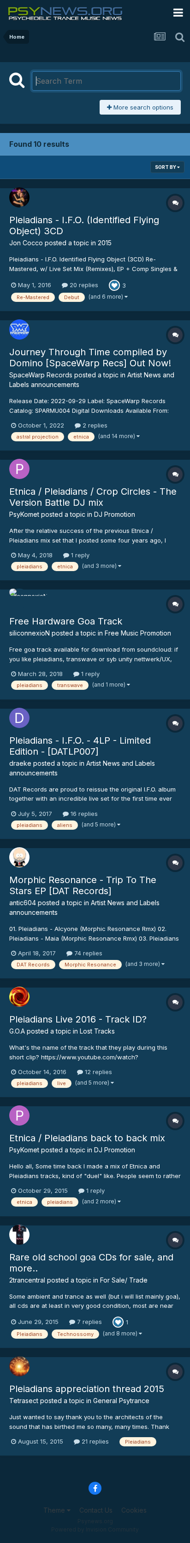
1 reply (79, 555)
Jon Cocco (26, 243)
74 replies (87, 953)
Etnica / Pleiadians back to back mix (87, 1138)
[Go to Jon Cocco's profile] (19, 197)
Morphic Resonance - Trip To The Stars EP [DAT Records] (82, 885)
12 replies (97, 1071)
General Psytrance (121, 1400)
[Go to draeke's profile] (19, 718)
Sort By (166, 167)
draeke (20, 763)
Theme (55, 1510)
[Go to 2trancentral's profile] (19, 1235)
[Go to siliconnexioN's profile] (19, 599)
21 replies (94, 1441)
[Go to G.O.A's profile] (19, 997)
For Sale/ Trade (124, 1280)
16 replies (83, 813)
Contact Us (96, 1510)
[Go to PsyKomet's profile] (19, 469)
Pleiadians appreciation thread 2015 (86, 1388)
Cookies (134, 1510)
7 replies (88, 1321)
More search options (142, 107)
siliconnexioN (29, 633)
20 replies (83, 285)
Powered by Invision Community (95, 1529)
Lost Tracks (97, 1031)
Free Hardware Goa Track (65, 621)
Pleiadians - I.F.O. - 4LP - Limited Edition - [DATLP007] (80, 746)
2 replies (94, 425)
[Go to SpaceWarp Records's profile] (19, 329)
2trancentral (27, 1280)
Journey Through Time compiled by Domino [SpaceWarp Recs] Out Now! (90, 358)
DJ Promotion (114, 514)
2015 (105, 243)
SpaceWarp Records (40, 375)
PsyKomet (24, 514)
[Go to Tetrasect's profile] (19, 1366)
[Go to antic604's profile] (19, 857)
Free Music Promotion (138, 633)
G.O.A (17, 1031)
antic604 (22, 903)
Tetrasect (23, 1400)
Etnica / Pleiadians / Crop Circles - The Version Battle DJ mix (93, 497)
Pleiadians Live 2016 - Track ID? (78, 1019)
